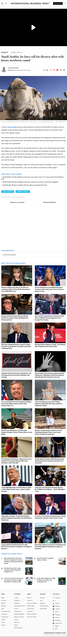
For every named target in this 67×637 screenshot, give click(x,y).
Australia (42, 597)
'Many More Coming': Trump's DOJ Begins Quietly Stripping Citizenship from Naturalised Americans (16, 518)
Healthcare (17, 603)
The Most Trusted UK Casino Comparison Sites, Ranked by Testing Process (12, 570)
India (41, 600)
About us (29, 597)
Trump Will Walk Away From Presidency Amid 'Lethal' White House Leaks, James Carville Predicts (16, 489)
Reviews (3, 625)
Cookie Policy (30, 608)
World (2, 597)
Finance (16, 608)
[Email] (60, 70)
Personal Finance (5, 611)
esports (16, 619)
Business (3, 606)
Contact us (30, 600)
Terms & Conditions (32, 603)
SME (2, 608)
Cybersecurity (17, 611)
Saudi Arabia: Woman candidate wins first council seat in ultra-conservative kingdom (30, 182)
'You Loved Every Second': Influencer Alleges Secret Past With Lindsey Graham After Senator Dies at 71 (16, 403)
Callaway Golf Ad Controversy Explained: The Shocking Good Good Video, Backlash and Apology (16, 375)
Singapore (42, 603)
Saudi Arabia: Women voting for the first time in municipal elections (25, 185)
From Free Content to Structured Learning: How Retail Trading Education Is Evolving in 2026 (13, 580)
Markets (3, 603)
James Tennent (14, 68)
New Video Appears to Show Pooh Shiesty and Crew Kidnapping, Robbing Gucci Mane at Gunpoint (50, 546)
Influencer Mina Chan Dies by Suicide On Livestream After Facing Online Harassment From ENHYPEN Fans (15, 289)
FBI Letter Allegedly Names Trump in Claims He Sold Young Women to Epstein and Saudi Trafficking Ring (16, 346)
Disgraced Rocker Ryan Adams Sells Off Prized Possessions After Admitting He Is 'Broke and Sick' (14, 318)
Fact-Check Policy (31, 617)
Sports (3, 622)
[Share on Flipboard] (54, 70)
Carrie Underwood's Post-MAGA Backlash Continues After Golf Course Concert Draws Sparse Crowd (49, 289)
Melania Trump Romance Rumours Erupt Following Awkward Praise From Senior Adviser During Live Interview (48, 432)
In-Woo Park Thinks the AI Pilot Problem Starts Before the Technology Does (46, 580)
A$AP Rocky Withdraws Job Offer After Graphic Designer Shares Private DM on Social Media (16, 432)
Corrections (30, 611)
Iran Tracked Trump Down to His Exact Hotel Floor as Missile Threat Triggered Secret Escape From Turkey (49, 318)
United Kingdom (44, 606)
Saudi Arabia (12, 127)
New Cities (17, 622)
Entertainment (4, 617)
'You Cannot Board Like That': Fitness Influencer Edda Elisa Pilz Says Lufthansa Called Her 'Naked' (48, 403)
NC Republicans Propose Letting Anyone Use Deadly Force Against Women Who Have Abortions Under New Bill (16, 461)
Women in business (19, 617)
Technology (4, 614)
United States (43, 608)
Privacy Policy (30, 606)
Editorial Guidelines (49, 202)
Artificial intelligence (19, 614)
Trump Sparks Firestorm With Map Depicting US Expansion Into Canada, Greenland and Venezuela (49, 461)
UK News (3, 600)
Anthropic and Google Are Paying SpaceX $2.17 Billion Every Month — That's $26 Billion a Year (50, 489)
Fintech (16, 625)
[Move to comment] (64, 70)
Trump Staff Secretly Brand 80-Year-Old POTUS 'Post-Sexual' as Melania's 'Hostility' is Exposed (16, 546)
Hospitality (17, 600)
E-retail (16, 597)
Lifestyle (3, 619)
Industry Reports (18, 627)
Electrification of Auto (19, 606)
